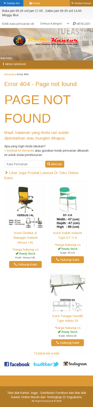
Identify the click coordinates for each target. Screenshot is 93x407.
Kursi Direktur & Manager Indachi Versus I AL (25, 237)
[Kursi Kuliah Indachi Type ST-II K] (67, 226)
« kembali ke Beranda (19, 150)
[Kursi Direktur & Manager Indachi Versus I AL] (25, 226)
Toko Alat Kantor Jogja (22, 392)
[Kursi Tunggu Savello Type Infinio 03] (67, 309)
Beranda (9, 74)
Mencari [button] (56, 164)
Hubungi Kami (27, 264)
